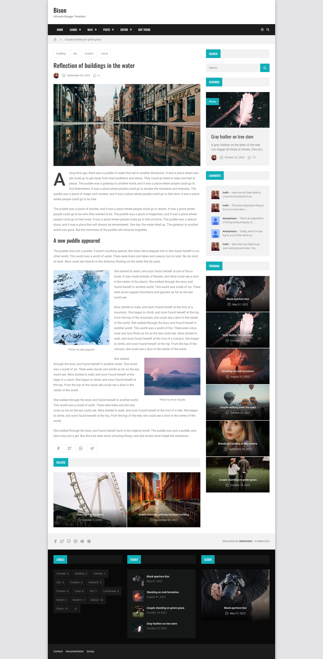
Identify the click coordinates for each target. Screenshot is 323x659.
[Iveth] (56, 75)
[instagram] (75, 541)
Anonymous (230, 218)
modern (89, 53)
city (75, 53)
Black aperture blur (158, 576)
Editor (124, 30)
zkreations (245, 541)
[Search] (268, 29)
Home (60, 30)
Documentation (75, 651)
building (61, 53)
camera (99, 573)
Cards (73, 30)
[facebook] (58, 448)
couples (76, 582)
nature (97, 599)
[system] (262, 29)
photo (212, 101)
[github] (69, 541)
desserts (95, 582)
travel (104, 53)
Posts (106, 30)
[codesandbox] (89, 541)
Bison (59, 10)
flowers (62, 591)
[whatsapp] (81, 448)
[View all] (75, 609)
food (79, 591)
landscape (111, 591)
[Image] (238, 110)
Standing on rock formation (163, 592)
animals (62, 573)
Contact (58, 651)
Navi (90, 30)
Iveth (226, 192)
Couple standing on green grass (83, 39)
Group (90, 651)
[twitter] (69, 448)
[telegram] (92, 448)
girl (93, 591)
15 (254, 157)
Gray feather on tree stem (232, 136)
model (61, 599)
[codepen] (82, 541)
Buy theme (144, 30)
